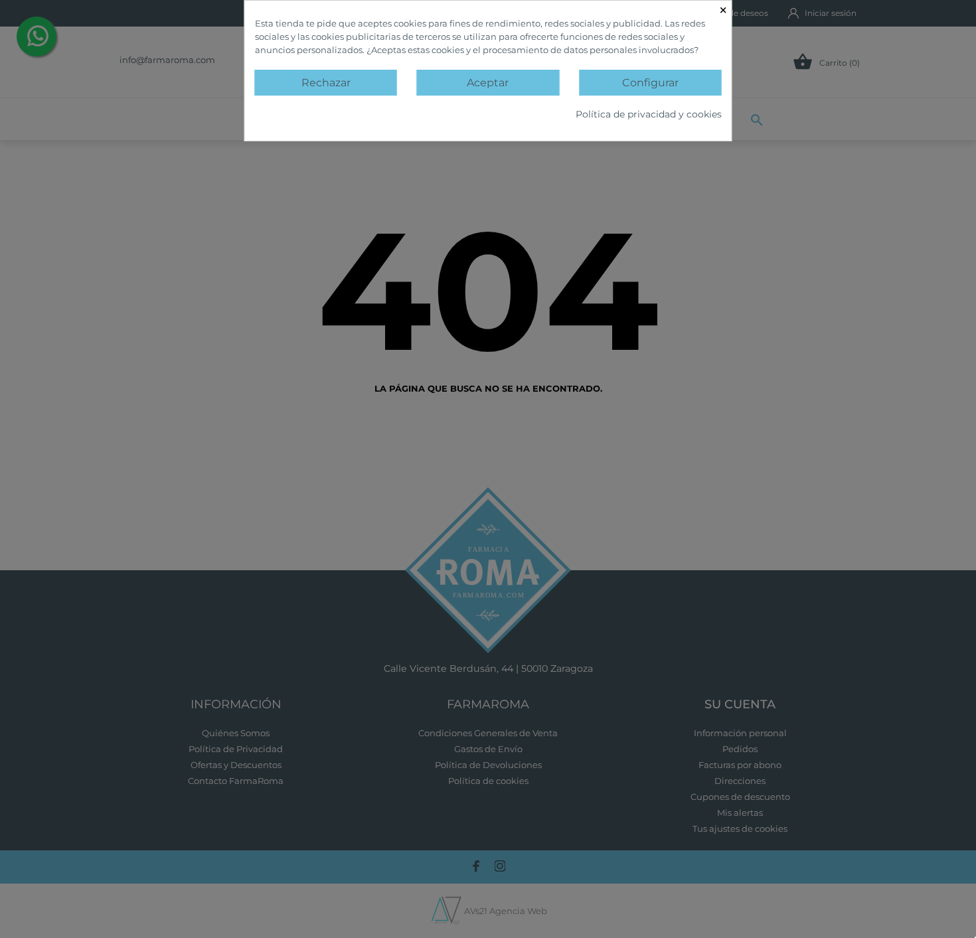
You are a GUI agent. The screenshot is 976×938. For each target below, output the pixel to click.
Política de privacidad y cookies (649, 114)
